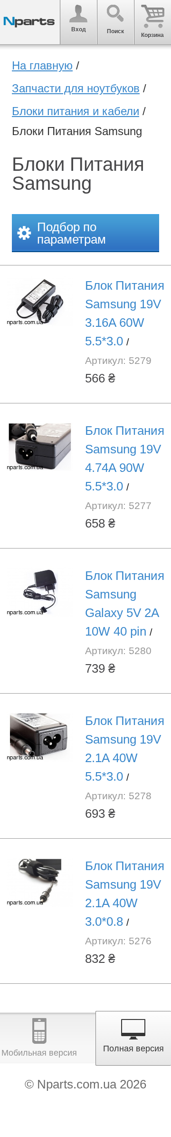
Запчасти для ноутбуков (76, 88)
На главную (42, 65)
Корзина (152, 35)
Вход (78, 29)
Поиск (115, 31)
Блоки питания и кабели (75, 111)
